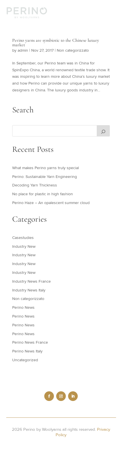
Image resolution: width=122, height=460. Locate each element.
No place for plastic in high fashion (42, 194)
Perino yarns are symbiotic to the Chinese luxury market (55, 42)
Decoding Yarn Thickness (34, 185)
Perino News (23, 307)
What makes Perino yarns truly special (45, 167)
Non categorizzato (73, 50)
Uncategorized (25, 360)
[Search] (103, 130)
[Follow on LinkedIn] (73, 396)
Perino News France (30, 342)
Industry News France (31, 281)
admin (23, 50)
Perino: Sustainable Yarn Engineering (44, 176)
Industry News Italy (28, 290)
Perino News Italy (27, 351)
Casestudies (23, 237)
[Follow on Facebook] (49, 396)
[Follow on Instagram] (61, 396)
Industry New (23, 246)
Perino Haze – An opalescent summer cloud (51, 202)
